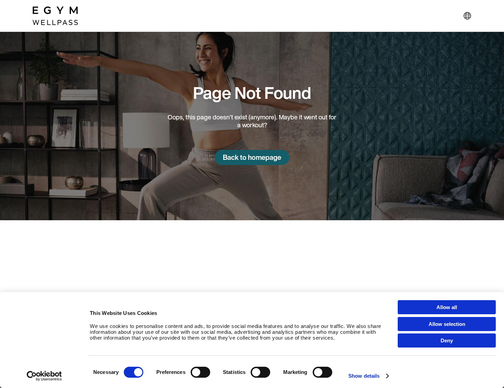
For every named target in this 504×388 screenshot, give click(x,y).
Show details (364, 376)
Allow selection (447, 324)
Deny (447, 340)
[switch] (200, 372)
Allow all (446, 307)
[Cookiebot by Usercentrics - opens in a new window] (44, 376)
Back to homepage (252, 157)
